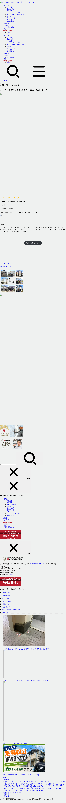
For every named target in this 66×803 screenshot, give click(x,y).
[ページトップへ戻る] (0, 802)
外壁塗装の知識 (6, 607)
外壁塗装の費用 (6, 604)
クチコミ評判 (5, 598)
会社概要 (6, 779)
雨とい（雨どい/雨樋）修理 (15, 14)
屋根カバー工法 (11, 18)
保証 (4, 29)
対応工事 (6, 5)
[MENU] (39, 77)
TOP (4, 778)
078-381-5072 (13, 574)
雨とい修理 (10, 508)
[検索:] (8, 464)
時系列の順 (10, 27)
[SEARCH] (13, 77)
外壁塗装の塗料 (6, 592)
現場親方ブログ (8, 526)
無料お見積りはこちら (33, 243)
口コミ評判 (3, 80)
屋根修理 (9, 16)
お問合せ (6, 796)
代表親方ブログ (8, 524)
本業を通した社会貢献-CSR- (12, 792)
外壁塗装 (9, 7)
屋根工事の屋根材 (6, 595)
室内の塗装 (10, 9)
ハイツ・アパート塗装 (14, 12)
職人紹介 (6, 23)
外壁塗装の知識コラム (10, 528)
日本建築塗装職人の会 (37, 564)
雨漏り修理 (10, 21)
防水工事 (9, 20)
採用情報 (6, 794)
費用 (8, 32)
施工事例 (6, 25)
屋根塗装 (9, 11)
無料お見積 (5, 612)
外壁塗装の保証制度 (7, 601)
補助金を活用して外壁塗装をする (11, 609)
